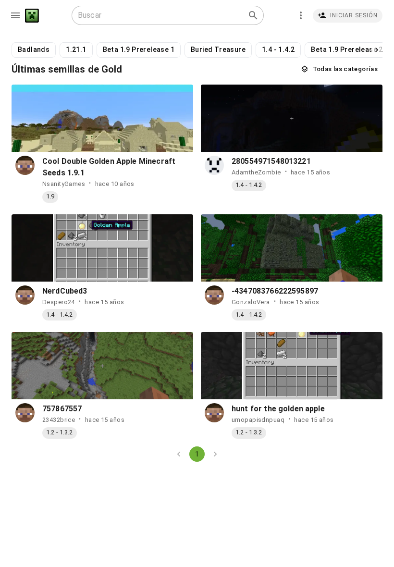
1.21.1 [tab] (76, 49)
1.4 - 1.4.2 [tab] (278, 49)
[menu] (15, 15)
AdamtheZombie (256, 172)
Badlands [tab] (33, 49)
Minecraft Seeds (32, 16)
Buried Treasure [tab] (218, 49)
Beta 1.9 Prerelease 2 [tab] (346, 49)
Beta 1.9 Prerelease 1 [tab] (138, 49)
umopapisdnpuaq (258, 419)
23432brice (58, 419)
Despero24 (58, 302)
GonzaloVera (251, 302)
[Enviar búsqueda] (253, 15)
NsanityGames (63, 183)
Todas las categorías (345, 69)
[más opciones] (301, 15)
